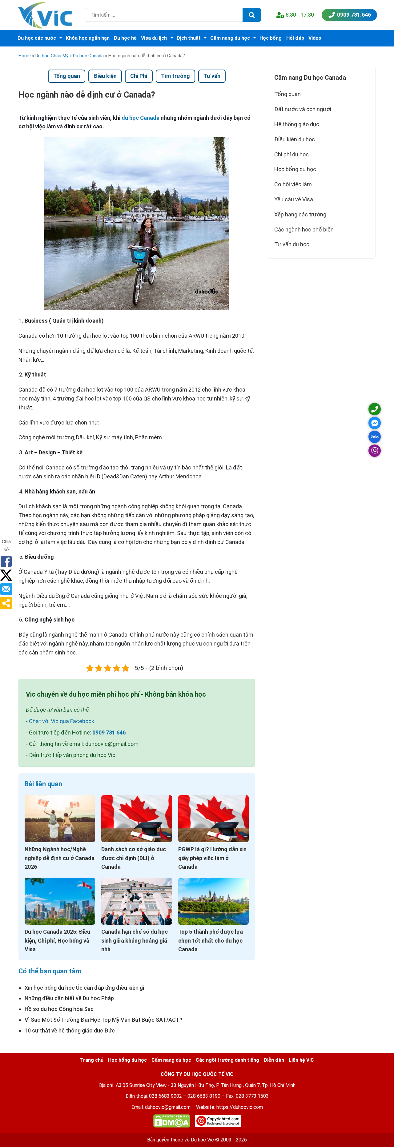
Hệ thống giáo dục (296, 124)
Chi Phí (138, 76)
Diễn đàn (274, 1060)
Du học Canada (88, 55)
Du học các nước (37, 38)
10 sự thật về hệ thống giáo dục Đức (70, 1030)
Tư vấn (211, 76)
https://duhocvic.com (239, 1107)
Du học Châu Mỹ (51, 55)
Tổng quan (66, 76)
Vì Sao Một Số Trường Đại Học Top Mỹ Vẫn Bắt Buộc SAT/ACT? (103, 1019)
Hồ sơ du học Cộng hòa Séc (59, 1009)
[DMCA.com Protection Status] (171, 1122)
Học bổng (270, 38)
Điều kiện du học (294, 139)
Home (24, 55)
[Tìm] (252, 15)
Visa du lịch (154, 38)
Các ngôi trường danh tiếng (227, 1060)
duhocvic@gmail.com (168, 1107)
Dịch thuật (189, 38)
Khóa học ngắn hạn (88, 38)
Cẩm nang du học (230, 38)
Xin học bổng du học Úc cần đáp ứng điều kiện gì (84, 987)
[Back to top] (375, 1128)
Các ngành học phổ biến (304, 229)
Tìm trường (175, 76)
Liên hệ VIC (301, 1060)
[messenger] (374, 423)
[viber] (374, 451)
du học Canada (140, 118)
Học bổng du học (295, 169)
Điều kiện (105, 76)
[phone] (374, 409)
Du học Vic (202, 1140)
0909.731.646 (354, 14)
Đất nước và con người (302, 109)
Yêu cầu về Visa (293, 199)
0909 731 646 (109, 732)
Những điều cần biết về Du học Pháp (69, 998)
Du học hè (125, 38)
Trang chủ (91, 1060)
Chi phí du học (291, 154)
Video (314, 38)
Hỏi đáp (295, 38)
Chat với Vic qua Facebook (61, 721)
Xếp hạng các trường (300, 214)
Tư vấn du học (291, 244)
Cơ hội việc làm (293, 184)
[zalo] (374, 437)
